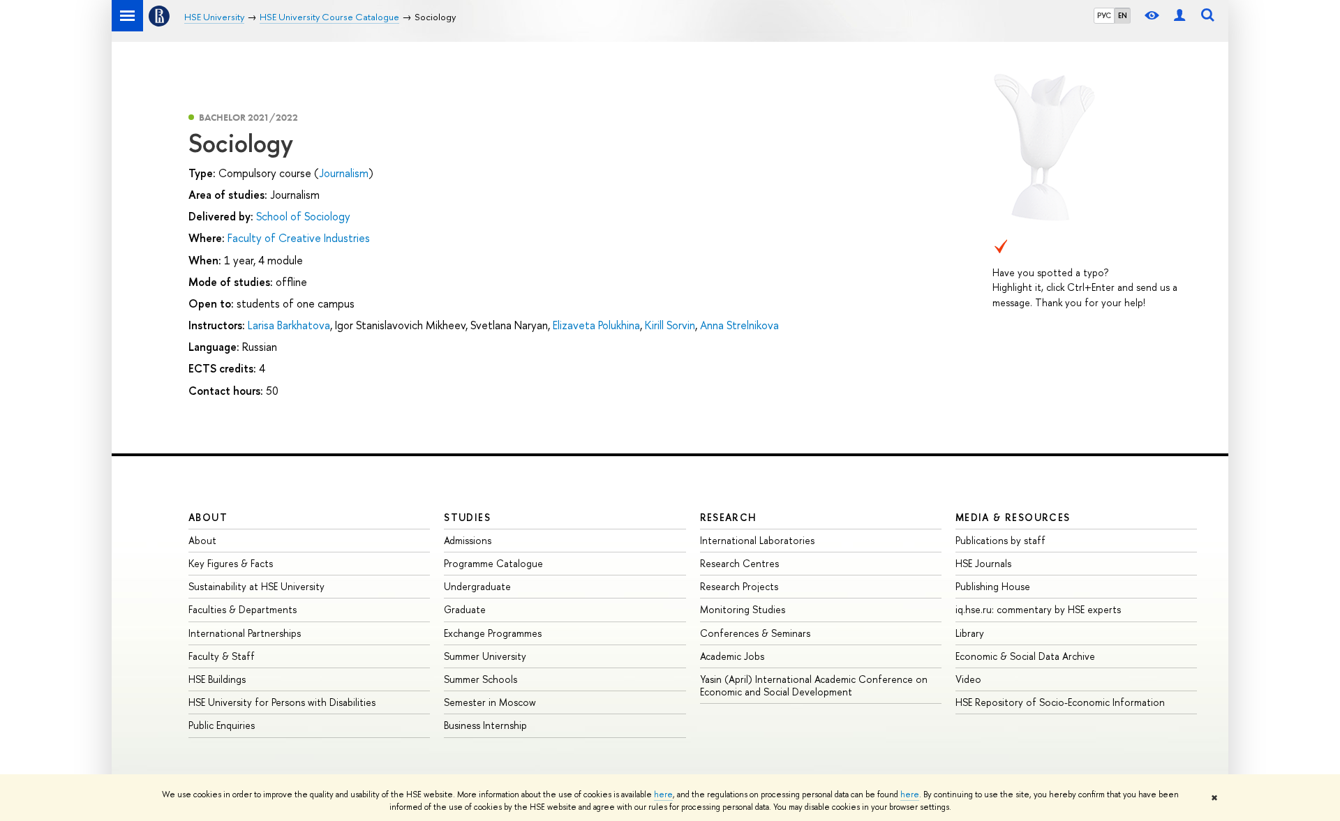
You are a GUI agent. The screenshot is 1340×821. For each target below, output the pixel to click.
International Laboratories (757, 540)
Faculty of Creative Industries (299, 238)
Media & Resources (1013, 517)
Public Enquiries (221, 725)
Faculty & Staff (221, 656)
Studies (467, 517)
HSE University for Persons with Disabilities (281, 702)
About (208, 517)
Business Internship (485, 725)
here (663, 794)
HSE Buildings (217, 679)
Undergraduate (477, 586)
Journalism (343, 173)
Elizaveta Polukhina (596, 325)
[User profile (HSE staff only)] (1179, 15)
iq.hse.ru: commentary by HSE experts (1038, 609)
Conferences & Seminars (755, 633)
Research (728, 517)
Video (968, 679)
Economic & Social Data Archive (1025, 656)
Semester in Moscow (490, 702)
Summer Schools (480, 679)
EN (1122, 15)
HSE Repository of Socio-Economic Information (1060, 702)
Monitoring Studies (742, 609)
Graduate (465, 609)
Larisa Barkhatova (289, 325)
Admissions (467, 540)
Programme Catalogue (493, 563)
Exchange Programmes (493, 633)
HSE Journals (983, 563)
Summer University (485, 656)
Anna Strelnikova (739, 325)
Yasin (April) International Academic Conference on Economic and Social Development (814, 685)
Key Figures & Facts (230, 563)
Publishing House (992, 586)
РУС (1104, 15)
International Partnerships (244, 633)
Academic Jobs (732, 656)
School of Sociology (303, 216)
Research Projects (739, 586)
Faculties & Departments (242, 609)
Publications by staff (1000, 540)
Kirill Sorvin (670, 325)
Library (969, 633)
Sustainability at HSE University (256, 586)
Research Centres (739, 563)
